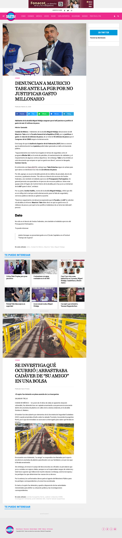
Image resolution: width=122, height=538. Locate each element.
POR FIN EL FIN (95, 16)
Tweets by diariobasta (97, 38)
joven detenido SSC (38, 498)
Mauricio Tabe (49, 247)
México (44, 529)
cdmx (28, 247)
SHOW (53, 16)
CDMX (23, 16)
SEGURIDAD (76, 16)
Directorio (26, 529)
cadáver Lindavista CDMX (54, 497)
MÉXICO (39, 16)
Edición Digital (33, 529)
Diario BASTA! (32, 167)
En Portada (50, 529)
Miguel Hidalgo (60, 247)
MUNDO (85, 16)
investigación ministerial (23, 498)
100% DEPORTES (63, 16)
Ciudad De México (37, 247)
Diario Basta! (19, 529)
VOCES (46, 16)
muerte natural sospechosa (55, 498)
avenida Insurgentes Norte (35, 497)
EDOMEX (31, 16)
